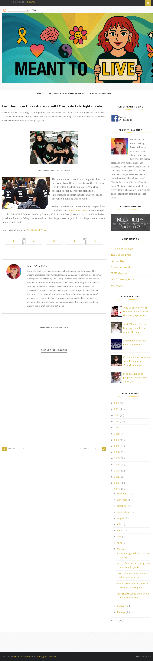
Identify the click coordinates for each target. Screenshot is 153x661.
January (121, 612)
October (122, 505)
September (123, 512)
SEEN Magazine (119, 273)
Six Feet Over (118, 261)
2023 (117, 421)
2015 (116, 470)
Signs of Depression (100, 93)
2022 (117, 427)
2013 (117, 482)
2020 (117, 440)
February (122, 605)
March (120, 549)
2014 (117, 476)
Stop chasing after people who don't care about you (135, 377)
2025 (117, 409)
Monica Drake (37, 265)
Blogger (30, 1)
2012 (116, 489)
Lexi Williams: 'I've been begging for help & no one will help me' (136, 328)
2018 (116, 452)
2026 (117, 403)
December (123, 493)
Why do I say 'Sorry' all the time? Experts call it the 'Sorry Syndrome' (136, 311)
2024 (117, 415)
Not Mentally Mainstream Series (66, 93)
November (123, 499)
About (40, 93)
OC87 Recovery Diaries (123, 279)
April (120, 542)
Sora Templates (22, 656)
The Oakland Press (36, 230)
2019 (117, 446)
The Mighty (117, 285)
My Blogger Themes (45, 656)
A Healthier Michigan (122, 248)
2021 (116, 433)
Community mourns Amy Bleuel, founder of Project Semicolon (136, 361)
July (119, 524)
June (120, 530)
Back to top (142, 657)
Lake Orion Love (78, 210)
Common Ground (120, 267)
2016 (117, 464)
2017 (116, 458)
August (121, 518)
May (119, 536)
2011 (116, 620)
